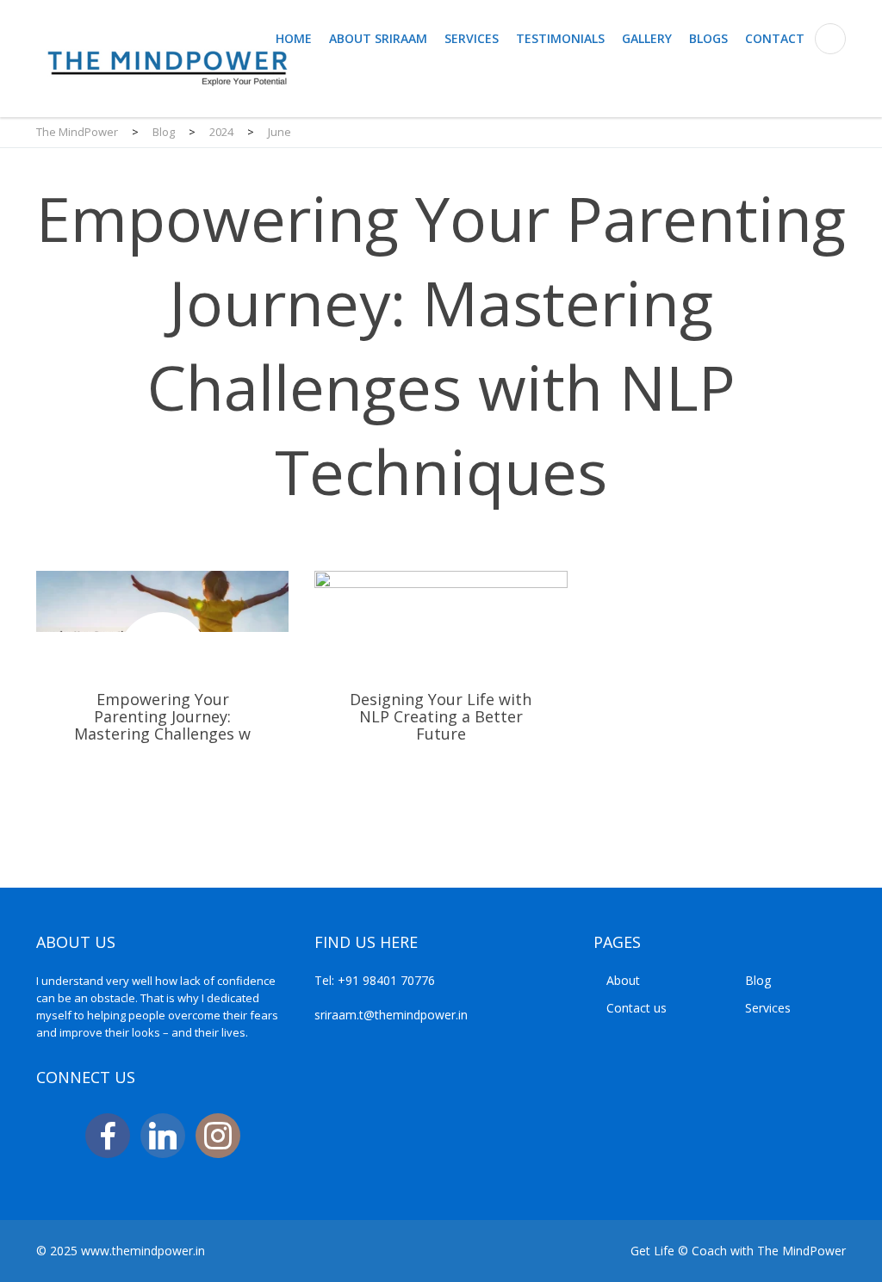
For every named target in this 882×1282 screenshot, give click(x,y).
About (623, 980)
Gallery (647, 38)
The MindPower (801, 1250)
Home (294, 38)
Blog (758, 980)
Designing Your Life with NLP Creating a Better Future (440, 699)
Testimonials (560, 38)
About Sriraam (378, 38)
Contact (774, 38)
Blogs (708, 38)
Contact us (636, 1008)
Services (471, 38)
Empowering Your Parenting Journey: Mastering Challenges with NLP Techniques (162, 699)
